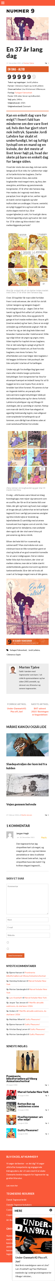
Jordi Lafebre (34, 650)
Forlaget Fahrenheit (23, 92)
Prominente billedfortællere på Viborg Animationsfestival (21, 1078)
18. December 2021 (27, 837)
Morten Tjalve (28, 63)
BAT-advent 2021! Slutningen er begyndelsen (40, 711)
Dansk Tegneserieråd (16, 1199)
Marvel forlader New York (36, 997)
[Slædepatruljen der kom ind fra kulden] (27, 755)
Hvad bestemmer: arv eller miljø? (30, 1118)
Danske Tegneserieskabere (19, 1204)
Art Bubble (11, 1220)
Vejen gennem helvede (21, 804)
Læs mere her (12, 1185)
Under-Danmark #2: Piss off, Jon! (16, 710)
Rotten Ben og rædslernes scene (28, 1105)
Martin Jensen (26, 815)
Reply (44, 837)
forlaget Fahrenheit (18, 650)
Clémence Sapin (14, 654)
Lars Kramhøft (15, 997)
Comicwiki (11, 1209)
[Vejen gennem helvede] (27, 796)
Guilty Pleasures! (32, 1019)
